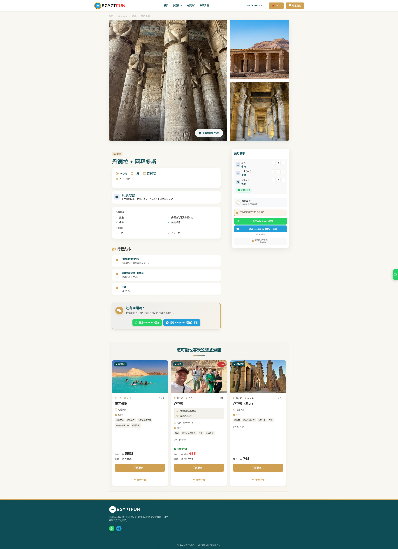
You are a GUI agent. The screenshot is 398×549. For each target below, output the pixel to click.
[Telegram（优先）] (119, 528)
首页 (166, 5)
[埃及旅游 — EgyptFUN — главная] (109, 5)
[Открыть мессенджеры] (395, 274)
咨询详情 (141, 479)
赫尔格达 (122, 16)
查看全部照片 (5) (211, 133)
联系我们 (204, 5)
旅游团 (176, 5)
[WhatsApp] (111, 528)
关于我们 (191, 5)
